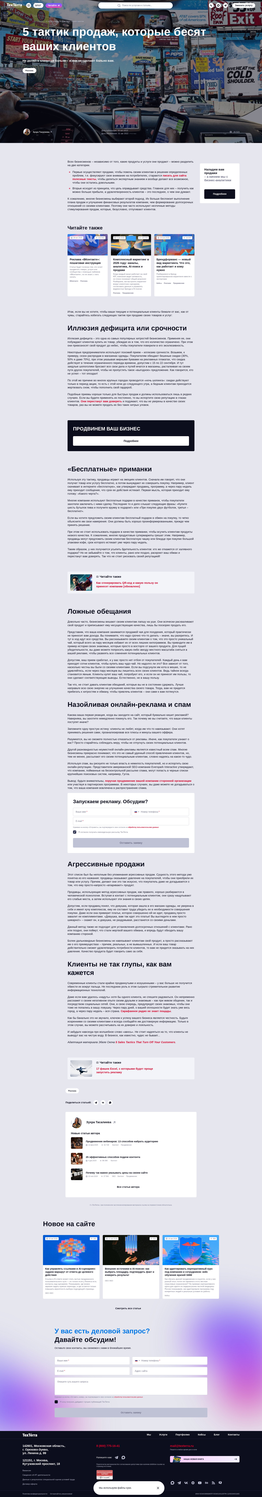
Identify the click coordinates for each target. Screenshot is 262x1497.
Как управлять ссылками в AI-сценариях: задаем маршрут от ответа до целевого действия (70, 1272)
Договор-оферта (30, 1484)
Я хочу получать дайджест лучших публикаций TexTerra (85, 1402)
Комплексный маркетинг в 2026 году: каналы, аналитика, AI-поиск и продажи (131, 265)
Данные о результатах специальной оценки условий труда (49, 1479)
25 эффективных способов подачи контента (113, 1157)
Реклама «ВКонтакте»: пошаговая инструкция (85, 261)
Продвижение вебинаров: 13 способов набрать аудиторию (122, 1141)
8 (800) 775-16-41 (108, 1446)
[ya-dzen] (192, 1482)
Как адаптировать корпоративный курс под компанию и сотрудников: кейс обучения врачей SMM (189, 1272)
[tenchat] (220, 1482)
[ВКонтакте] (103, 1102)
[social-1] (213, 1482)
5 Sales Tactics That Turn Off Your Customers (145, 1042)
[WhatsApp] (110, 1102)
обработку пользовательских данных (143, 827)
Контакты (233, 1434)
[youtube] (199, 1482)
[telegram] (225, 5)
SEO (113, 1176)
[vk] (186, 1482)
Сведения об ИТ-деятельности (36, 1475)
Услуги (163, 1434)
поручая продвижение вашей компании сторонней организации (148, 780)
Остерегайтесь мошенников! (61, 1494)
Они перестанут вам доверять (101, 401)
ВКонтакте (74, 281)
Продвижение (128, 293)
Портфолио (182, 1434)
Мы (149, 1434)
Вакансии (27, 1470)
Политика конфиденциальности (35, 1494)
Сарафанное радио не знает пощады (146, 1011)
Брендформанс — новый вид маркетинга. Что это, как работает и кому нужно (174, 265)
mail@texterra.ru (182, 1446)
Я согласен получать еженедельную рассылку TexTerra (103, 832)
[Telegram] (95, 1102)
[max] (218, 5)
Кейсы (159, 283)
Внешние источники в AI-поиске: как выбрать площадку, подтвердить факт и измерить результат (129, 1272)
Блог (217, 1434)
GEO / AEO (49, 1293)
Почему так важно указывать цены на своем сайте (117, 1172)
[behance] (206, 1482)
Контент (115, 1145)
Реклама (83, 281)
